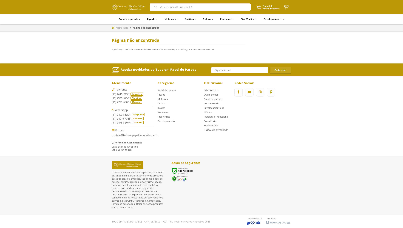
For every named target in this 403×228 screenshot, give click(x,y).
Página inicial (121, 27)
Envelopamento (166, 121)
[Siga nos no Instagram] (260, 92)
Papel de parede (167, 90)
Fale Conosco (211, 90)
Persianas (163, 112)
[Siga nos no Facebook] (238, 92)
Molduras (163, 99)
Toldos (161, 107)
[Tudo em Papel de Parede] (129, 7)
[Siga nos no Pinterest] (271, 92)
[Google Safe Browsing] (180, 178)
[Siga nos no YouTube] (249, 92)
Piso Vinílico (164, 116)
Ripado (161, 94)
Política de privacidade (216, 129)
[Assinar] (280, 70)
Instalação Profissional (216, 116)
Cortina (161, 103)
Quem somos (211, 94)
